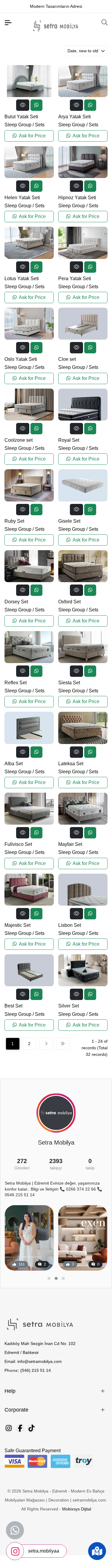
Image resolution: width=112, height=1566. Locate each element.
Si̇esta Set (69, 682)
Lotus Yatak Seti (21, 278)
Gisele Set (69, 521)
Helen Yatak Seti (22, 197)
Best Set (13, 1005)
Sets (40, 124)
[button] (49, 1278)
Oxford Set (69, 601)
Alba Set (13, 763)
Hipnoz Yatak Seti (77, 197)
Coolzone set (18, 440)
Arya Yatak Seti (74, 116)
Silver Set (68, 1005)
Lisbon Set (69, 925)
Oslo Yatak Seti (20, 359)
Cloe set (67, 359)
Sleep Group (17, 124)
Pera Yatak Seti (74, 278)
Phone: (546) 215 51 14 (27, 1370)
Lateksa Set (70, 763)
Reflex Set (15, 682)
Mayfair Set (70, 844)
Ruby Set (14, 521)
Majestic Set (17, 925)
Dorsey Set (16, 601)
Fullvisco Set (18, 844)
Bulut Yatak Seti (21, 116)
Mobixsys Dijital (76, 1509)
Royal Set (68, 440)
